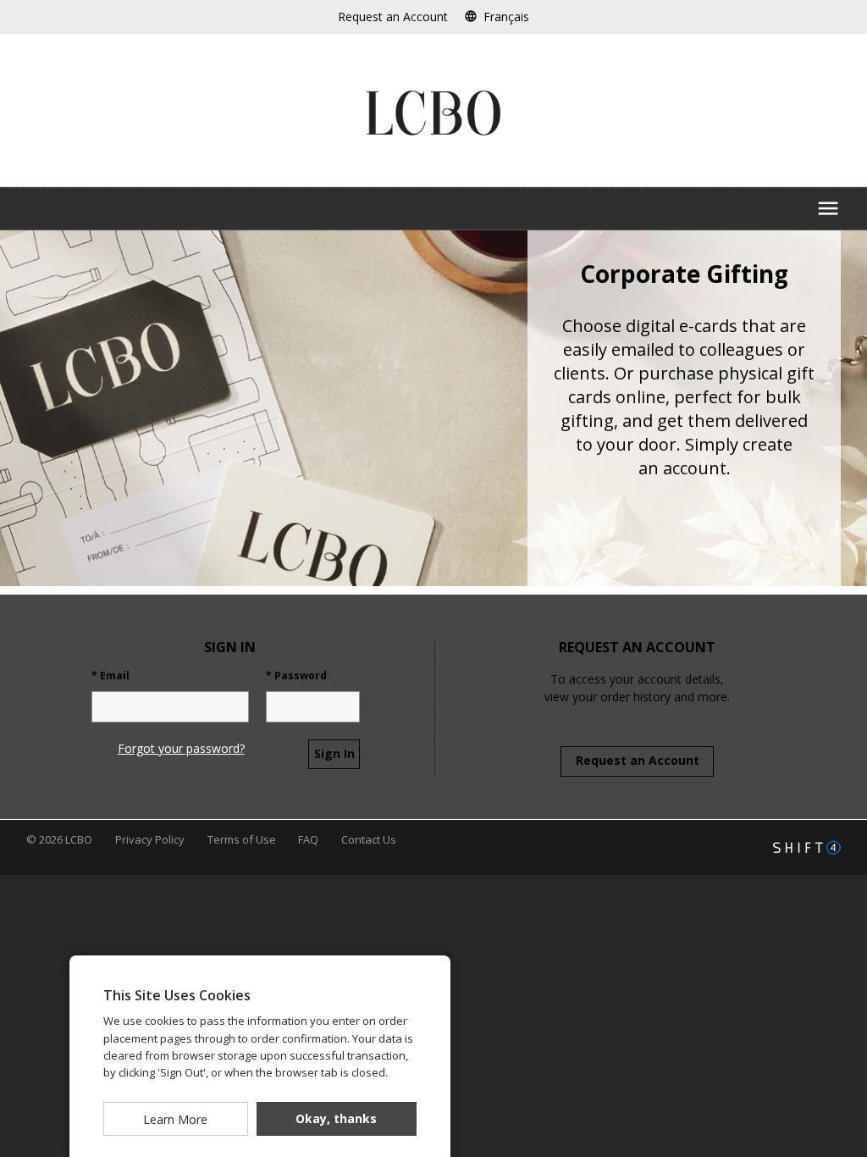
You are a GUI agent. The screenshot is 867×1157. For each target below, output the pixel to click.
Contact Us (368, 839)
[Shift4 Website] (807, 847)
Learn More (175, 1119)
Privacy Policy (151, 839)
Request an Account (637, 760)
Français (506, 16)
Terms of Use (243, 839)
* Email (110, 676)
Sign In (334, 753)
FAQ (309, 839)
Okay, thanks (336, 1118)
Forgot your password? (181, 748)
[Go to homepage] (433, 113)
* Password (296, 676)
